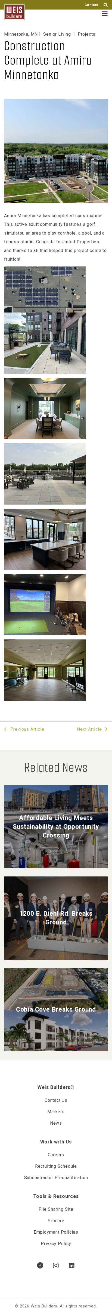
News (56, 1123)
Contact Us (56, 1100)
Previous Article (26, 729)
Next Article (90, 729)
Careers (56, 1154)
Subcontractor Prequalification (56, 1177)
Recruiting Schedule (56, 1166)
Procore (56, 1220)
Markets (56, 1111)
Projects (86, 34)
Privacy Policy (56, 1243)
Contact (91, 5)
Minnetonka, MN (21, 34)
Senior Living (57, 34)
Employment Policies (56, 1232)
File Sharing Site (56, 1209)
